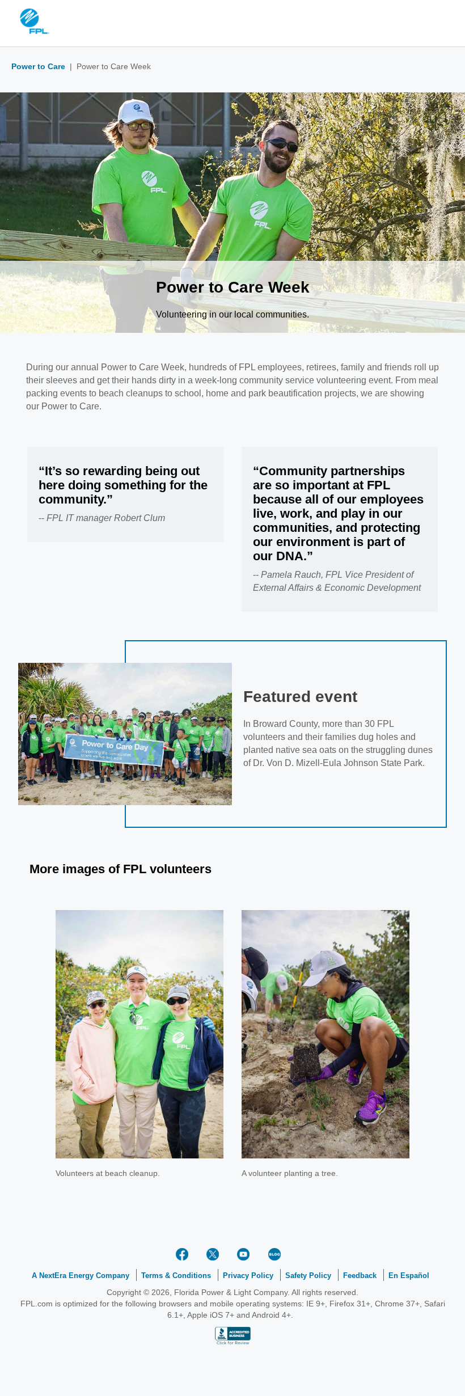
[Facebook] (184, 1254)
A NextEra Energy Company (80, 1275)
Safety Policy (308, 1275)
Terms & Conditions (176, 1275)
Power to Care (38, 66)
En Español (408, 1275)
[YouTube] (245, 1254)
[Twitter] (215, 1254)
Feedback (360, 1275)
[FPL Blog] (276, 1254)
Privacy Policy (248, 1275)
